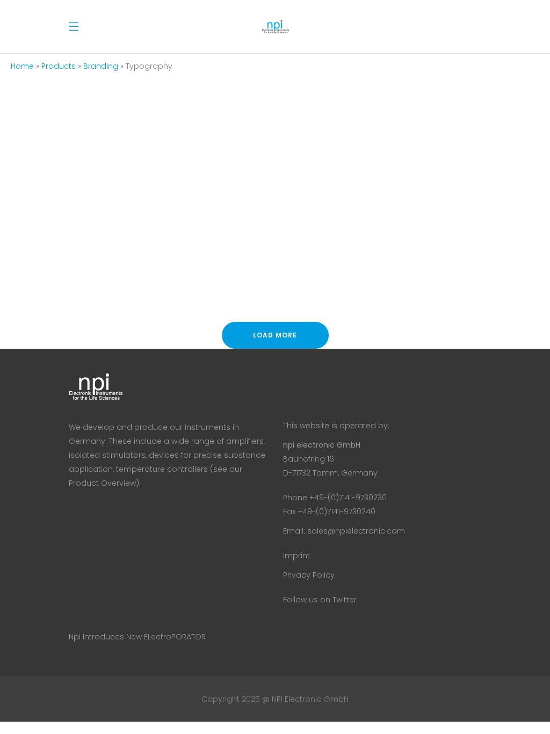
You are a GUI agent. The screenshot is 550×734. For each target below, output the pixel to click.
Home (22, 66)
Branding (100, 66)
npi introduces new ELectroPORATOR (137, 636)
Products (58, 66)
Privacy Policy (309, 575)
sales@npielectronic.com (356, 531)
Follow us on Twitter (320, 599)
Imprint (296, 555)
